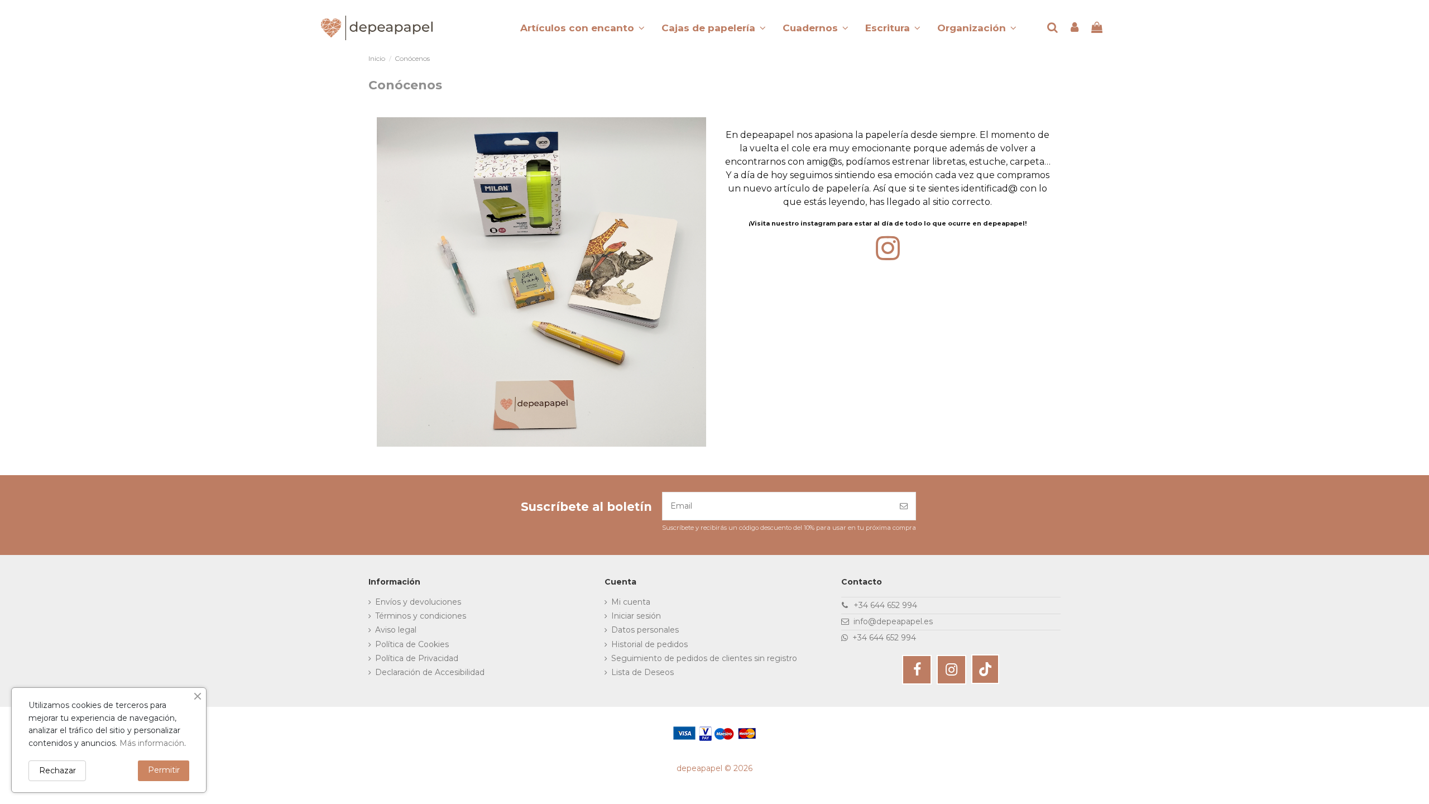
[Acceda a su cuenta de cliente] (1075, 28)
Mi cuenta (630, 602)
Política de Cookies (412, 644)
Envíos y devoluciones (418, 602)
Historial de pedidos (649, 644)
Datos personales (645, 630)
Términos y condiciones (420, 616)
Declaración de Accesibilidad (430, 672)
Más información (151, 743)
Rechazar (57, 770)
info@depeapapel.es (893, 621)
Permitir (164, 770)
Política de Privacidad (416, 658)
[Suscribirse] (903, 506)
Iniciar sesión (636, 616)
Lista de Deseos (642, 672)
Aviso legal (395, 630)
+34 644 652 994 (885, 605)
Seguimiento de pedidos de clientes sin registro (704, 658)
